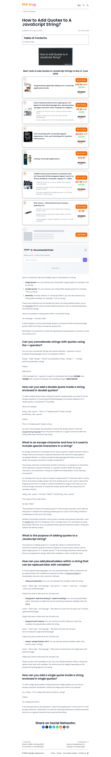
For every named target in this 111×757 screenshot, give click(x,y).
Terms (53, 753)
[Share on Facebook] (43, 727)
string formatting (72, 573)
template (29, 306)
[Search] (84, 5)
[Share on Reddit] (60, 727)
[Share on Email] (67, 727)
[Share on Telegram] (53, 727)
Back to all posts (30, 12)
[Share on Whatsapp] (57, 727)
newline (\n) (29, 522)
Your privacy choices (70, 753)
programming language (31, 432)
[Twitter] (88, 753)
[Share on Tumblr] (64, 727)
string (27, 604)
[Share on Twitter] (46, 727)
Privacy (59, 753)
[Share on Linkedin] (50, 727)
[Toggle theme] (85, 250)
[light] (88, 5)
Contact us (82, 753)
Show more (29, 42)
